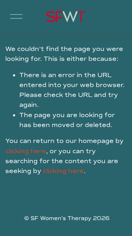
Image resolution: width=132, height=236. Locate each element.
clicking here (25, 151)
